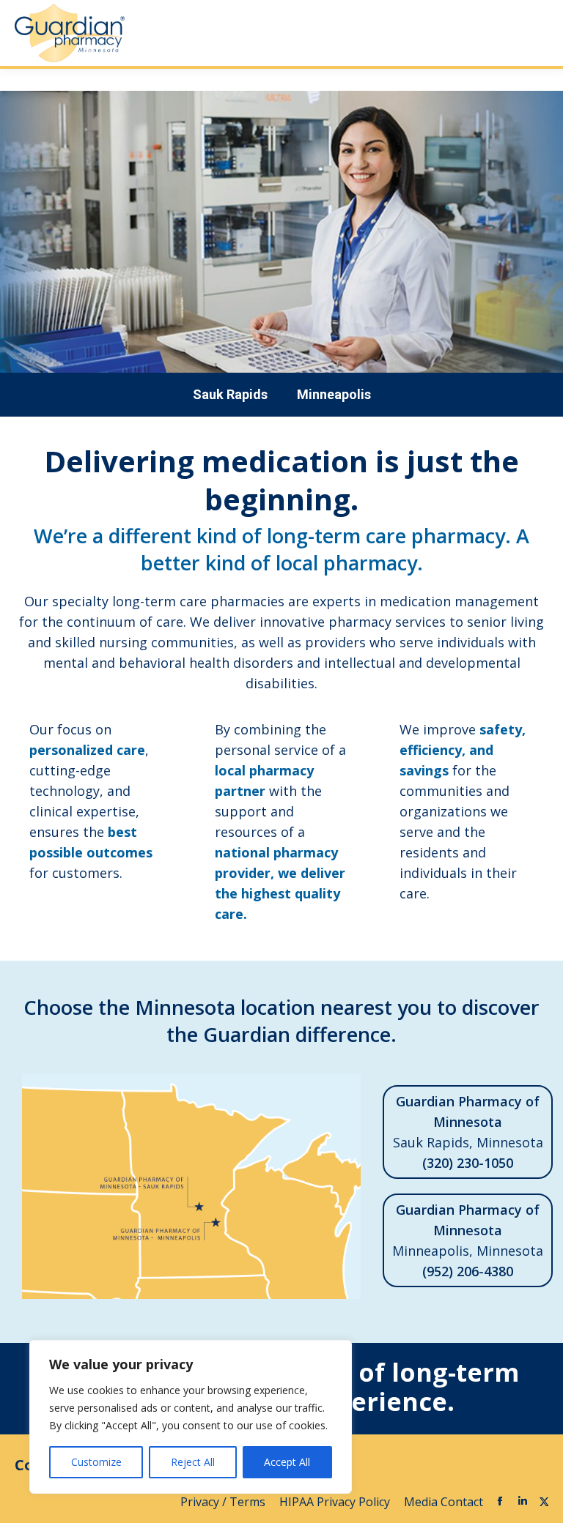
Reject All (193, 1462)
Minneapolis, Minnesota (467, 1240)
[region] (190, 1417)
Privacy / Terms (224, 1502)
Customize (96, 1462)
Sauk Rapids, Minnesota (468, 1132)
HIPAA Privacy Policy (336, 1502)
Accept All (287, 1462)
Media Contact (443, 1502)
